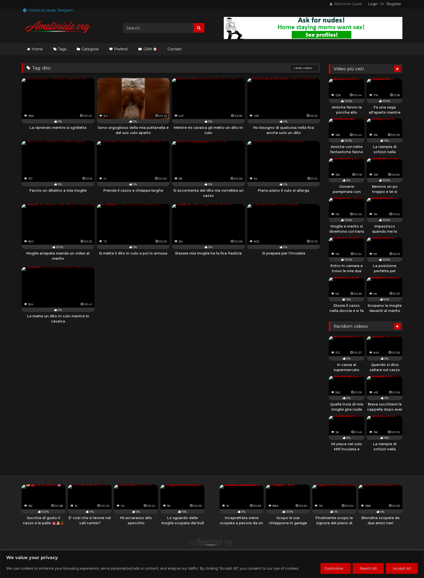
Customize (333, 568)
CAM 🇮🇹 (150, 49)
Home (37, 49)
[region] (212, 564)
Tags (62, 49)
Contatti (175, 49)
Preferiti (120, 49)
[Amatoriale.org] (58, 28)
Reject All (368, 568)
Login (373, 4)
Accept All (402, 568)
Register (393, 4)
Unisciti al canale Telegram (50, 10)
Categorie (90, 49)
